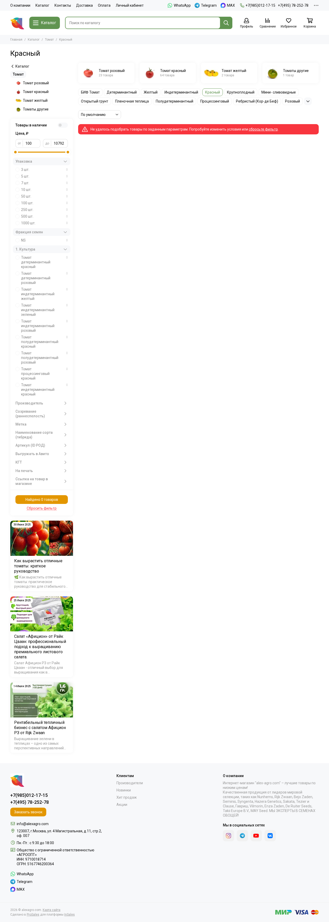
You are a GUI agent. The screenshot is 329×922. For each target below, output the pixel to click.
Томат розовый (36, 83)
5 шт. (44, 176)
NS (44, 240)
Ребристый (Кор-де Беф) (257, 101)
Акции (121, 805)
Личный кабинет (130, 5)
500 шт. (44, 216)
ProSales (33, 914)
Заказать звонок (28, 812)
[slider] (15, 152)
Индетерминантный (181, 92)
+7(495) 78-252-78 (293, 5)
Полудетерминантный (174, 101)
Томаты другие (36, 109)
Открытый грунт (94, 101)
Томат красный (36, 92)
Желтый (151, 92)
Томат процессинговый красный (44, 373)
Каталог (42, 5)
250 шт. (44, 210)
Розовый (292, 101)
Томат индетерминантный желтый (44, 294)
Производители (129, 783)
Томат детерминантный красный (44, 262)
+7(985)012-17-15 (260, 5)
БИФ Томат (90, 92)
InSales (69, 914)
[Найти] (226, 23)
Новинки (123, 790)
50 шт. (44, 196)
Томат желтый (35, 100)
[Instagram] (228, 835)
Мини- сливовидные (278, 92)
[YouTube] (256, 835)
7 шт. (44, 183)
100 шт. (44, 203)
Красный (212, 92)
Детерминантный (122, 92)
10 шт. (44, 190)
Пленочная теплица (132, 101)
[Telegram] (242, 835)
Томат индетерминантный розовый (44, 326)
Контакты (62, 5)
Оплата (104, 5)
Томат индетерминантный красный (44, 389)
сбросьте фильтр (263, 129)
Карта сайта (51, 910)
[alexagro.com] (17, 23)
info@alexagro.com (33, 824)
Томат (49, 39)
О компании (20, 5)
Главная (16, 39)
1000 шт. (44, 223)
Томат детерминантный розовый (44, 278)
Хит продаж (126, 797)
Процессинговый (214, 101)
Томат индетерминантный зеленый (44, 310)
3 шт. (44, 170)
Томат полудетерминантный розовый (44, 357)
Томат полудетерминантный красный (44, 341)
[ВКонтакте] (270, 835)
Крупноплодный (240, 92)
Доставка (84, 5)
